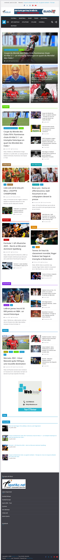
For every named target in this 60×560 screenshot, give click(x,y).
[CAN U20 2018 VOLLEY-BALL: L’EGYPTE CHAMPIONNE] (15, 175)
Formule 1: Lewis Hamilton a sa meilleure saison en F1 (21, 264)
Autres (10, 351)
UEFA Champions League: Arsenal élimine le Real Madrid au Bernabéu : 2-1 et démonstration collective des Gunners (49, 142)
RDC (5, 354)
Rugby (30, 18)
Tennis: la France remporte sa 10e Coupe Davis (49, 274)
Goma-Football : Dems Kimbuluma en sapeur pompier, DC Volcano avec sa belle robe (49, 349)
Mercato (22, 351)
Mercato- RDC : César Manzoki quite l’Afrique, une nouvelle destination (42, 78)
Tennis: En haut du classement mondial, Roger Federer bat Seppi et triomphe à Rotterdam (44, 254)
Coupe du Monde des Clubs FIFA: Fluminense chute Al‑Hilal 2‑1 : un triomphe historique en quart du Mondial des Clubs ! (14, 138)
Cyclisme (33, 22)
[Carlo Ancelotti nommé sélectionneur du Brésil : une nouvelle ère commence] (36, 130)
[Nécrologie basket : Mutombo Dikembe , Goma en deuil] (36, 304)
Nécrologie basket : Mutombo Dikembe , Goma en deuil (49, 303)
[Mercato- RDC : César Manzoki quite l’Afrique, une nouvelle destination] (44, 74)
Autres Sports (6, 516)
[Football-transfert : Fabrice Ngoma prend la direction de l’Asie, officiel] (44, 93)
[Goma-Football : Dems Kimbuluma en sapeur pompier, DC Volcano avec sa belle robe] (36, 350)
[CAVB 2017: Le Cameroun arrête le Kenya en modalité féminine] (7, 211)
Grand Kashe (17, 197)
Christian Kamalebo (46, 202)
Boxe (42, 184)
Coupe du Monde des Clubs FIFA (10, 128)
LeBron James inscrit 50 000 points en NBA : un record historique (14, 311)
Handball (42, 22)
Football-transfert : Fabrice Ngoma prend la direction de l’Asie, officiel (44, 97)
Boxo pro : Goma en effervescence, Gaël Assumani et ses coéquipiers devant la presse (41, 194)
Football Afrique (6, 496)
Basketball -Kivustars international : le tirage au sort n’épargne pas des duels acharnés (49, 314)
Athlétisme (25, 22)
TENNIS (36, 18)
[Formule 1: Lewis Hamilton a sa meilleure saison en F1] (7, 266)
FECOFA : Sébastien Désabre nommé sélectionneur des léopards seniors (49, 361)
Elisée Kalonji (15, 61)
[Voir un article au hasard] (56, 22)
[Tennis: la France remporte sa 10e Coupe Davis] (36, 276)
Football (13, 18)
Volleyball (44, 18)
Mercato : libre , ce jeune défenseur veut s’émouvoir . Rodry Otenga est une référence (15, 77)
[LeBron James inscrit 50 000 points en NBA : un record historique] (15, 295)
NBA (11, 305)
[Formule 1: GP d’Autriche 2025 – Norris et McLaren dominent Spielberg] (30, 33)
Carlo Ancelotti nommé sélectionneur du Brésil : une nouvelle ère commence (48, 129)
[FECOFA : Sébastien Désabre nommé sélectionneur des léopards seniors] (36, 362)
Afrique (5, 351)
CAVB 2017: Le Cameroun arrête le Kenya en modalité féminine (20, 210)
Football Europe (6, 499)
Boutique (13, 26)
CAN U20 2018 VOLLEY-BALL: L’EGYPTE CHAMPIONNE (14, 191)
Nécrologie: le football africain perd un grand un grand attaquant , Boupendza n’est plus (49, 154)
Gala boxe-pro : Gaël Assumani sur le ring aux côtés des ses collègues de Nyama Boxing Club (49, 217)
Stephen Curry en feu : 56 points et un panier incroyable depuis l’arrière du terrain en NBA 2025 (49, 292)
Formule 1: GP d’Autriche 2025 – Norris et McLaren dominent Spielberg (26, 56)
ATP (33, 247)
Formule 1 (7, 52)
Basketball (22, 18)
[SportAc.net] (4, 22)
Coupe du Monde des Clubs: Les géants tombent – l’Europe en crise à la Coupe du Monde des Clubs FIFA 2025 (49, 116)
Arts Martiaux (15, 22)
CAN (5, 184)
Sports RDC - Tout (7, 503)
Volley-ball (5, 513)
